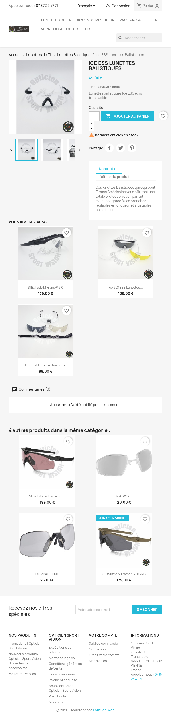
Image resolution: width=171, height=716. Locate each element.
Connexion (97, 649)
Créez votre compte (104, 655)
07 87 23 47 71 (47, 5)
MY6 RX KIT (124, 496)
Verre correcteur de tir (65, 29)
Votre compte (103, 635)
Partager (109, 147)
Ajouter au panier (128, 116)
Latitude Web (104, 710)
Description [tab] (109, 168)
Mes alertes (98, 661)
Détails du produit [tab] (115, 176)
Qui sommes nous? (63, 674)
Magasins (56, 702)
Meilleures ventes (22, 674)
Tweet (120, 147)
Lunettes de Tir (56, 20)
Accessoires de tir (95, 20)
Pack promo (131, 20)
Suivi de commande (103, 643)
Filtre (154, 20)
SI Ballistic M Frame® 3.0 (45, 287)
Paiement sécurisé (63, 680)
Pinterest (132, 147)
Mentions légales (62, 658)
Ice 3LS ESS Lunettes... (125, 287)
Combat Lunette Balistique (45, 365)
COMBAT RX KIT (47, 574)
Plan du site (57, 696)
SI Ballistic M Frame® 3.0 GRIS (124, 574)
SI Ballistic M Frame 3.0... (47, 496)
